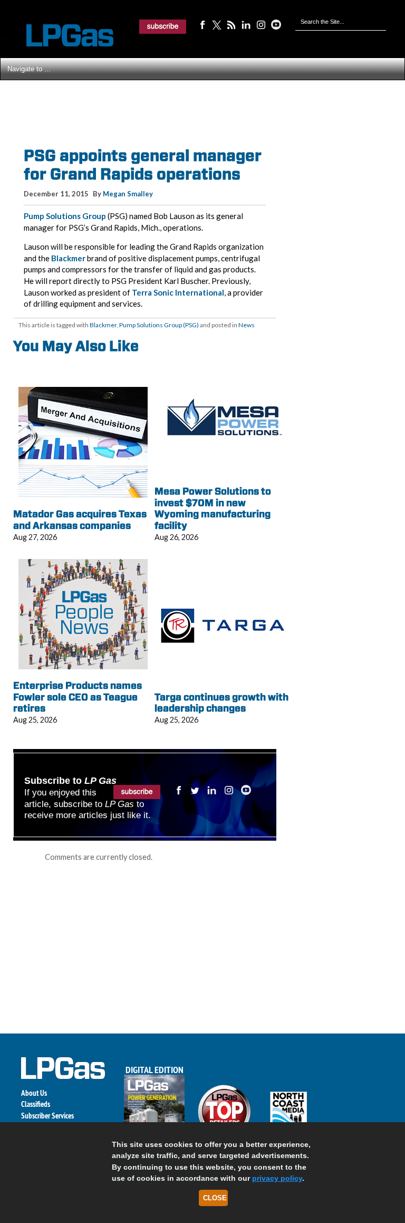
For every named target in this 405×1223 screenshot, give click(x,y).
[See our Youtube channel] (275, 24)
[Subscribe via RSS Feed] (231, 24)
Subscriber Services (47, 1116)
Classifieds (35, 1104)
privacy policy (277, 1178)
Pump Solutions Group (65, 216)
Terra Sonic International (178, 292)
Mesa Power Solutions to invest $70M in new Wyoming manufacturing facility (213, 508)
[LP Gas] (60, 35)
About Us (34, 1093)
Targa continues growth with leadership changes (221, 702)
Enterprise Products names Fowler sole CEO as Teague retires (77, 697)
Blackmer (68, 258)
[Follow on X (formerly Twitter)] (216, 24)
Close (215, 1198)
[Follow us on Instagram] (261, 24)
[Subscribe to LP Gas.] (163, 26)
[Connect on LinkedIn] (246, 24)
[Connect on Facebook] (202, 24)
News (246, 325)
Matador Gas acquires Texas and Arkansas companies (80, 519)
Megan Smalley (128, 193)
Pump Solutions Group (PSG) (159, 325)
